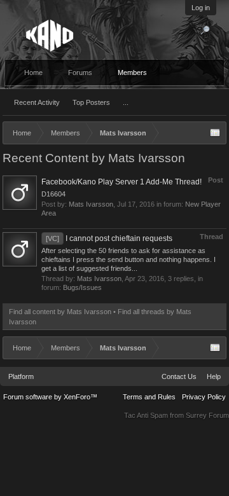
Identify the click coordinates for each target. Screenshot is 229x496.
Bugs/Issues (82, 287)
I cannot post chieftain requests (109, 238)
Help (214, 376)
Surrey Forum (207, 415)
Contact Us (179, 376)
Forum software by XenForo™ (50, 397)
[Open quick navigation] (215, 133)
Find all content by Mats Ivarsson (60, 311)
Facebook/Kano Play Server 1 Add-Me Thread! (121, 181)
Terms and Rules (149, 397)
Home (33, 72)
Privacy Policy (204, 397)
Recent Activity (37, 102)
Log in (200, 7)
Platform (21, 376)
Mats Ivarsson (91, 204)
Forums (80, 72)
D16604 (53, 194)
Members (132, 72)
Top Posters (91, 102)
